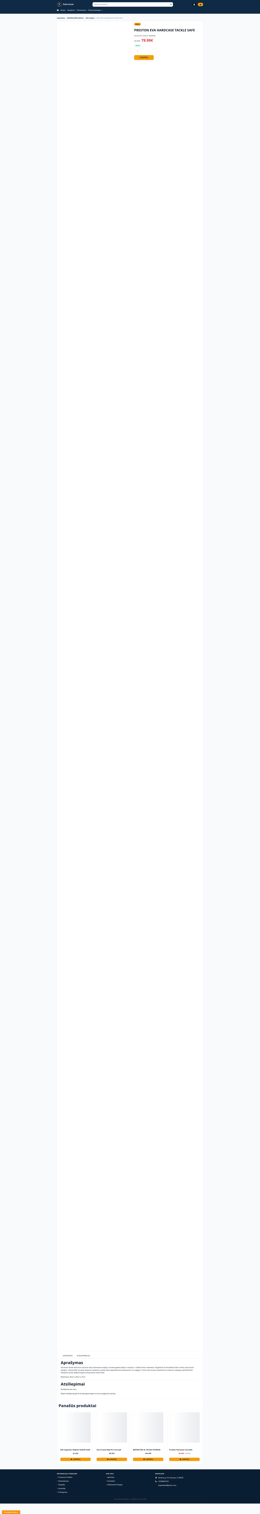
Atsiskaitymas (63, 1481)
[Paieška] (171, 4)
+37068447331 (163, 1481)
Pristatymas (62, 1492)
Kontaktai (111, 1481)
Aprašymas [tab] (68, 1356)
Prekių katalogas (94, 10)
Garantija (61, 1488)
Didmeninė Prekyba (114, 1485)
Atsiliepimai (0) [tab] (83, 1356)
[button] (75, 1459)
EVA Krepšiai (90, 18)
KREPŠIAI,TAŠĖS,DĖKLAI (75, 18)
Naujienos (71, 10)
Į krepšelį (144, 57)
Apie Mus (110, 1477)
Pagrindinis (61, 18)
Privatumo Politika (65, 1477)
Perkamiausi (81, 10)
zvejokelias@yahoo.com (167, 1485)
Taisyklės (61, 1485)
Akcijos (63, 10)
